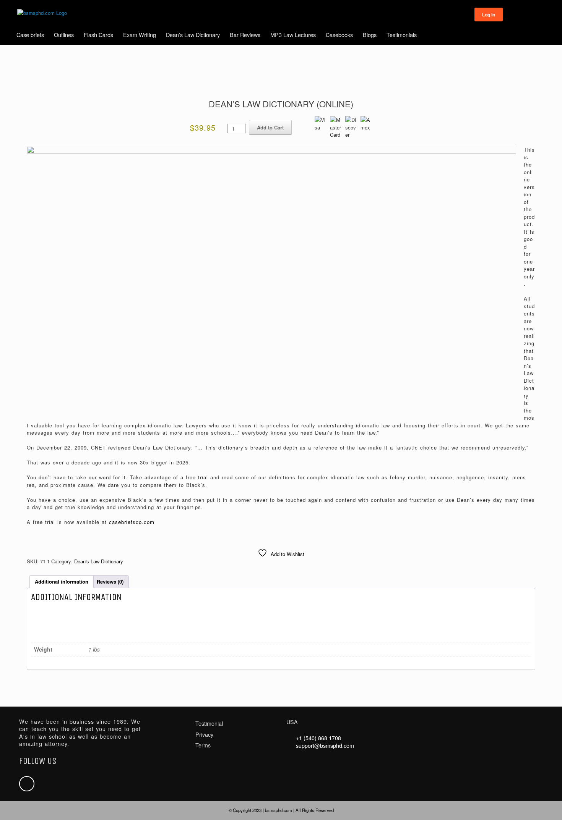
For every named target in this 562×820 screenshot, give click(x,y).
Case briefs (30, 35)
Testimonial (209, 723)
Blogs (370, 35)
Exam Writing (139, 35)
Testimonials (402, 35)
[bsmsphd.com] (42, 13)
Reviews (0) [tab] (110, 581)
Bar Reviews (245, 35)
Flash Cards (98, 35)
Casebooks (339, 35)
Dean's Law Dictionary (98, 561)
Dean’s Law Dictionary (193, 35)
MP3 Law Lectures (293, 35)
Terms (203, 745)
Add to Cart (270, 127)
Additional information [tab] (61, 581)
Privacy (204, 734)
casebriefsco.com (131, 522)
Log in (488, 14)
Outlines (64, 35)
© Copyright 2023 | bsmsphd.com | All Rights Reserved (281, 810)
